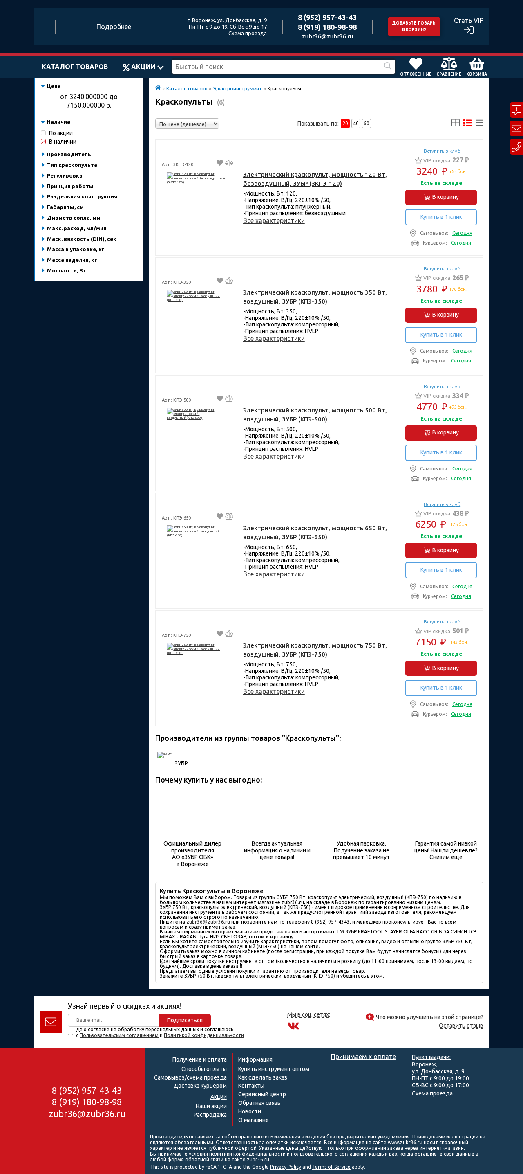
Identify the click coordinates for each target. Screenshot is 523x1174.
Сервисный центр (262, 1094)
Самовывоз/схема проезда (190, 1077)
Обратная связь (259, 1103)
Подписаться (185, 1020)
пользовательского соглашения (329, 1153)
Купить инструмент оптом (273, 1069)
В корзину (445, 196)
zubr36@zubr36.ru (327, 36)
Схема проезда (247, 33)
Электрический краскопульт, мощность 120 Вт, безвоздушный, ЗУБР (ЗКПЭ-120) (315, 179)
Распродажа (210, 1114)
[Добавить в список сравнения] (229, 164)
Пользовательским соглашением (119, 1035)
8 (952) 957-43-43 (327, 17)
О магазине (253, 1120)
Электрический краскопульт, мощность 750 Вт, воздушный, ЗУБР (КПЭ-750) (315, 650)
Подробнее (113, 26)
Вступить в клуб (442, 150)
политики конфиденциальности (247, 1153)
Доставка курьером (200, 1085)
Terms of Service (331, 1167)
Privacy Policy (285, 1167)
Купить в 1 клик (441, 217)
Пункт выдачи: (431, 1057)
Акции (143, 66)
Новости (249, 1111)
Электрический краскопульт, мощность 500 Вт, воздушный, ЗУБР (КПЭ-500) (315, 415)
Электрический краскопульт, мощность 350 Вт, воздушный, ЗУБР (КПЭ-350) (315, 297)
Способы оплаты (204, 1069)
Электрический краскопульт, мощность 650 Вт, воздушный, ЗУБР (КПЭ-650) (315, 532)
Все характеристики (274, 220)
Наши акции (211, 1106)
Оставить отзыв (461, 1026)
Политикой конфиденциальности (204, 1035)
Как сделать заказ (262, 1077)
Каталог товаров (75, 66)
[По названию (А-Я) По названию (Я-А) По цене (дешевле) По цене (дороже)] (187, 123)
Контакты (251, 1085)
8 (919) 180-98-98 (327, 27)
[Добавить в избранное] (220, 164)
